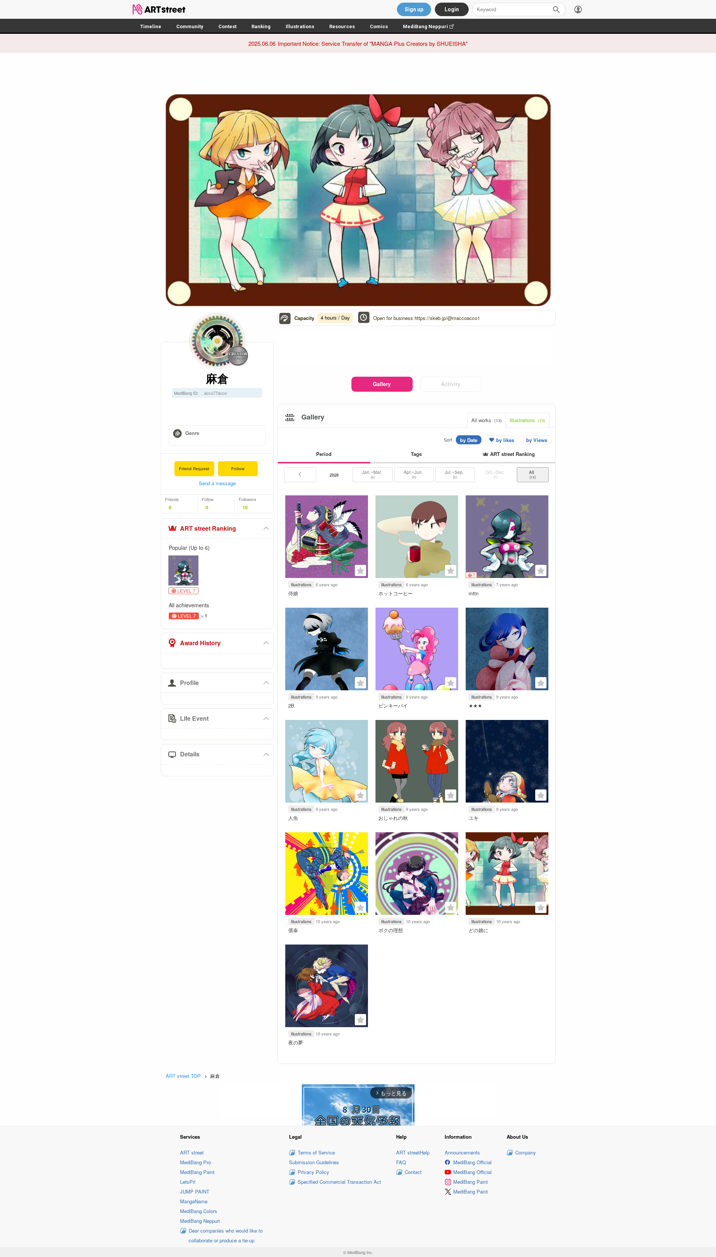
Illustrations (300, 26)
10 (245, 507)
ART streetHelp (413, 1152)
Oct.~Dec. (495, 474)
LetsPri (187, 1181)
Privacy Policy (313, 1172)
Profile (189, 682)
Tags (416, 453)
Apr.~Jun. (414, 474)
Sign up (414, 9)
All (532, 474)
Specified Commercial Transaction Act (339, 1181)
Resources (342, 26)
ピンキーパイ (393, 705)
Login (452, 9)
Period (324, 453)
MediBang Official (472, 1162)
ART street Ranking (208, 528)
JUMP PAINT (194, 1191)
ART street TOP (183, 1075)
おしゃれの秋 (393, 817)
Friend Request (194, 468)
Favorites (360, 570)
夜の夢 (295, 1042)
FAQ (401, 1162)
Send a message (217, 483)
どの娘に (478, 930)
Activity (450, 384)
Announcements (462, 1152)
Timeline (150, 26)
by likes (505, 440)
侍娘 (293, 593)
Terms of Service (316, 1152)
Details (190, 754)
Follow (238, 468)
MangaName (193, 1201)
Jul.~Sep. (455, 474)
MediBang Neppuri (432, 26)
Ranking (261, 26)
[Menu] (578, 9)
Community (189, 26)
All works (486, 420)
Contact (413, 1172)
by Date (468, 440)
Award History (200, 642)
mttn (473, 593)
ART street (192, 1152)
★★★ (475, 705)
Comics (379, 26)
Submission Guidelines (314, 1162)
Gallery (382, 384)
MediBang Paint (197, 1172)
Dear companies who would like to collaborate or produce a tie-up (226, 1235)
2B (291, 705)
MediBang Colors (198, 1211)
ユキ (473, 817)
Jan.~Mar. (372, 474)
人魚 (293, 817)
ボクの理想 (390, 930)
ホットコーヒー (395, 593)
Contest (227, 26)
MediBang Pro (195, 1162)
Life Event (194, 718)
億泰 (293, 930)
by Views (536, 440)
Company (525, 1152)
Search (556, 9)
